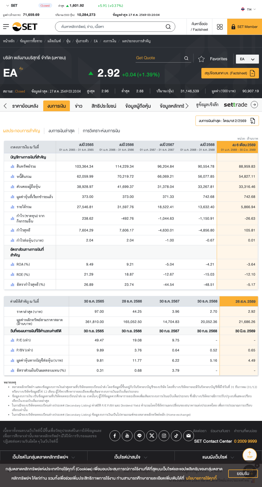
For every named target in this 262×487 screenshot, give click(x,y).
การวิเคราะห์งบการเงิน (101, 131)
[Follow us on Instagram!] (164, 435)
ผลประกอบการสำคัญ (21, 131)
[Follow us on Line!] (139, 435)
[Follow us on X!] (151, 435)
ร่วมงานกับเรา (220, 431)
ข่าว (78, 106)
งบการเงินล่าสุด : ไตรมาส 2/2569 (222, 121)
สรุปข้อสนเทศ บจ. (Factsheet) (226, 73)
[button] (115, 27)
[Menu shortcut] (219, 26)
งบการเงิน (56, 106)
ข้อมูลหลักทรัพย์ (175, 106)
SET (13, 5)
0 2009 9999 (245, 441)
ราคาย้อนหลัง (25, 106)
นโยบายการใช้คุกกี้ (201, 478)
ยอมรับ (243, 473)
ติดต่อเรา (199, 431)
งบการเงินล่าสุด (61, 131)
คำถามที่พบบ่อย (245, 431)
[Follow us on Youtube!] (127, 435)
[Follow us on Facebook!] (115, 435)
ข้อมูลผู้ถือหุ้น (138, 106)
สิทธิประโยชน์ (104, 106)
